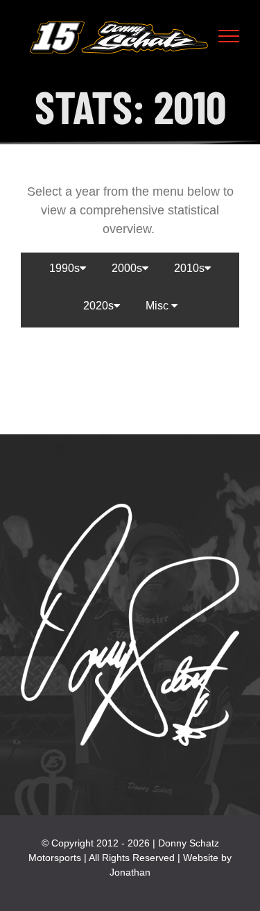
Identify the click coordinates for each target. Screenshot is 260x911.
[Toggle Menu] (229, 36)
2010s (189, 268)
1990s (64, 268)
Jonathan (130, 872)
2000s (127, 268)
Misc (158, 306)
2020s (98, 306)
